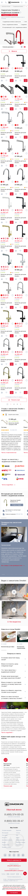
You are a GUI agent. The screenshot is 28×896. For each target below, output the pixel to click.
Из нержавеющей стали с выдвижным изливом (14, 27)
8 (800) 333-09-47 (14, 821)
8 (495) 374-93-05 (14, 814)
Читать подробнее (7, 484)
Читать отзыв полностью (8, 452)
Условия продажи (6, 830)
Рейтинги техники (20, 842)
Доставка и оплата (7, 840)
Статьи (18, 832)
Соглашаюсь (14, 892)
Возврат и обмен (6, 847)
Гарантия (18, 830)
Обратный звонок (14, 810)
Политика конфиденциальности (14, 876)
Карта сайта (19, 844)
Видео (17, 837)
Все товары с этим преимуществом (11, 565)
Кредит (4, 842)
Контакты (4, 837)
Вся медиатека (15, 622)
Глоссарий (4, 835)
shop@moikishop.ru (14, 866)
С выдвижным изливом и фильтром (11, 21)
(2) (12, 130)
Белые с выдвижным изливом (10, 24)
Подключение (5, 844)
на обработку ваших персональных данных (14, 887)
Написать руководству (14, 860)
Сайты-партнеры (20, 840)
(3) (12, 102)
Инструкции (5, 832)
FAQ (17, 835)
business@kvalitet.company (14, 870)
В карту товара (16, 505)
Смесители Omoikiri (6, 6)
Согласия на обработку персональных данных (15, 889)
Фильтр (15, 51)
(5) (12, 272)
